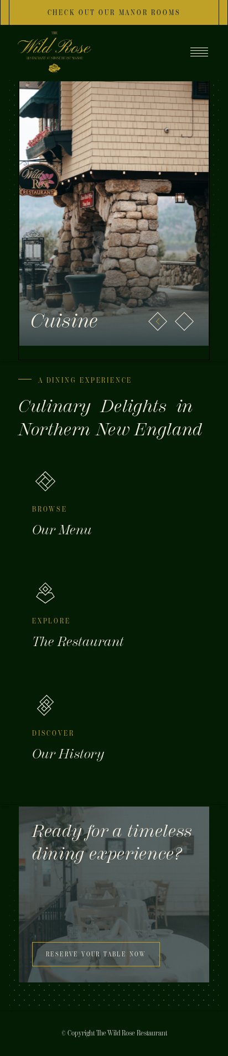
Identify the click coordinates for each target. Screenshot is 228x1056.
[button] (157, 321)
